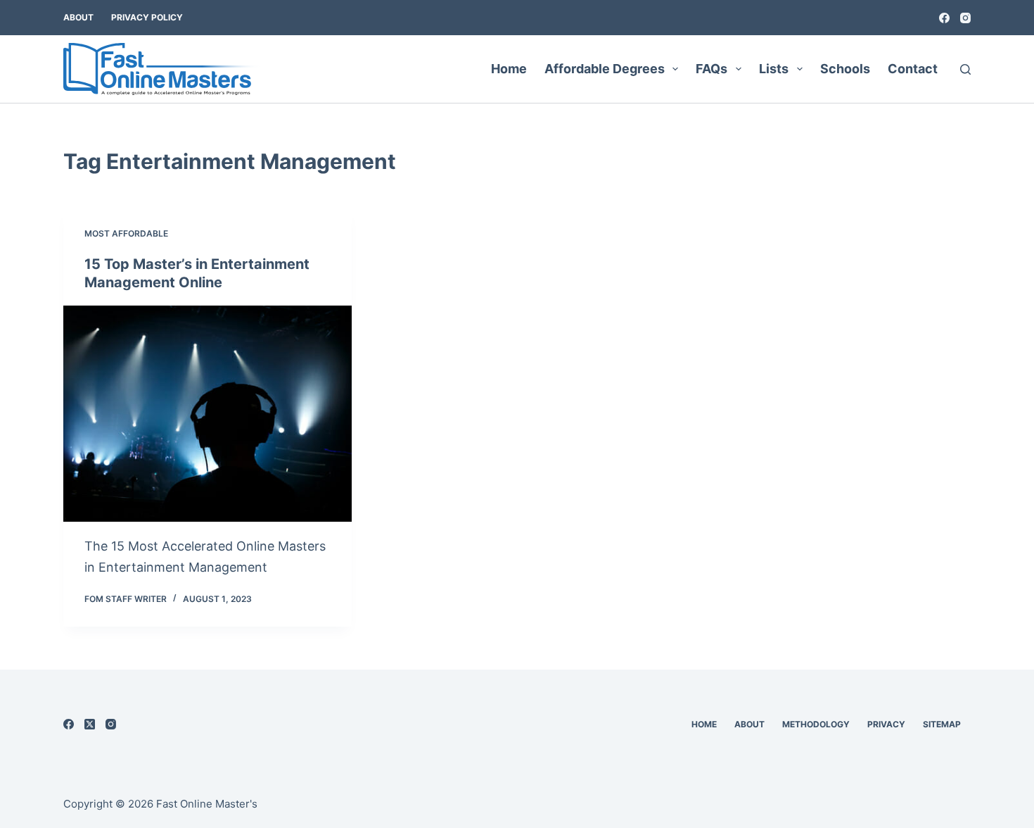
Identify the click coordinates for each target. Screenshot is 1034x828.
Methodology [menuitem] (816, 724)
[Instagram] (965, 18)
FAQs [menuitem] (711, 68)
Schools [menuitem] (845, 68)
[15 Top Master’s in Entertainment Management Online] (207, 414)
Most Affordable (126, 233)
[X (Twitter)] (89, 724)
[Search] (965, 69)
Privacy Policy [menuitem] (147, 17)
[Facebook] (944, 18)
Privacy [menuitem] (886, 724)
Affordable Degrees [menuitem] (604, 68)
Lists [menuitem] (774, 68)
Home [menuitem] (509, 68)
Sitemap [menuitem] (942, 724)
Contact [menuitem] (913, 68)
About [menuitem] (78, 17)
